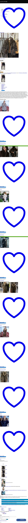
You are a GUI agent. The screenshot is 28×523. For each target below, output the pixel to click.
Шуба (1, 189)
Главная (1, 58)
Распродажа (3, 88)
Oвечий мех (2, 234)
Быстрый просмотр (3, 141)
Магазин (2, 508)
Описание (3, 90)
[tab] (14, 90)
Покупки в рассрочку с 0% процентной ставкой (8, 500)
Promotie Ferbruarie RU (5, 502)
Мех (0, 459)
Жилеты (2, 85)
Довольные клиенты (12, 510)
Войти (7, 519)
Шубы (4, 58)
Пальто (2, 87)
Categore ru (3, 84)
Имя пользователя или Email (4, 516)
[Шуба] (3, 65)
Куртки (2, 86)
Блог (2, 509)
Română (5, 513)
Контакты (2, 510)
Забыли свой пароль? (3, 520)
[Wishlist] (0, 248)
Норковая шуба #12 (3, 369)
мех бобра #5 (2, 280)
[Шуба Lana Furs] (3, 69)
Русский (2, 512)
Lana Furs (9, 73)
